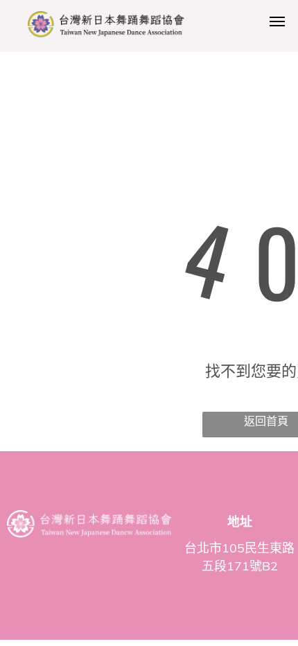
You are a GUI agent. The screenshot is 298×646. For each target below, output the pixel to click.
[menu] (277, 21)
